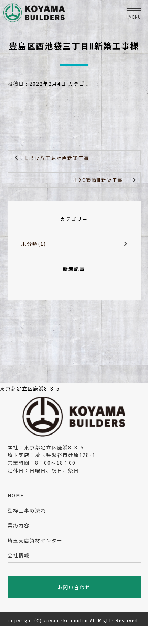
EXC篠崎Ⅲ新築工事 (99, 179)
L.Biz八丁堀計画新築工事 (57, 157)
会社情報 (19, 555)
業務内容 (19, 525)
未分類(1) (33, 243)
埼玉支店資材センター (35, 540)
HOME (16, 495)
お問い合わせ (74, 587)
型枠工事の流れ (27, 510)
